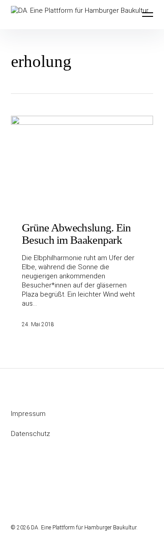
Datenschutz (30, 434)
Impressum (28, 414)
